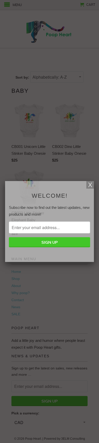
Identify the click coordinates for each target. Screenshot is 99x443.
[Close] (90, 185)
